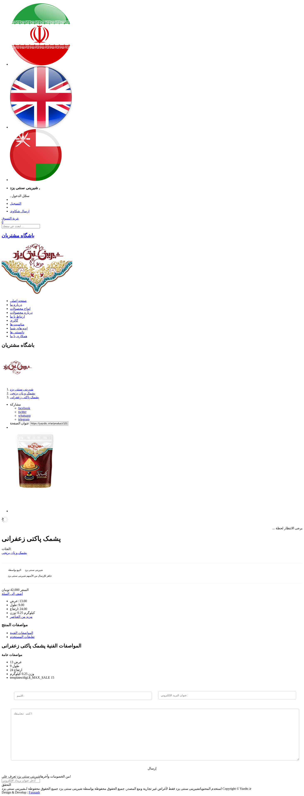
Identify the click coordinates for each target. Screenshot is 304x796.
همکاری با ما (18, 336)
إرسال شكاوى (19, 211)
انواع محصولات (20, 308)
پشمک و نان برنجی (14, 553)
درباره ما (16, 304)
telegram (23, 419)
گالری (14, 320)
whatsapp (24, 415)
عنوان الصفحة (19, 423)
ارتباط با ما (17, 316)
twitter (22, 412)
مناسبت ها (17, 324)
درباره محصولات (21, 312)
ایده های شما (19, 328)
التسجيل (15, 203)
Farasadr (34, 792)
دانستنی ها (17, 332)
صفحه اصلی (18, 301)
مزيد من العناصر (21, 616)
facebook (24, 408)
